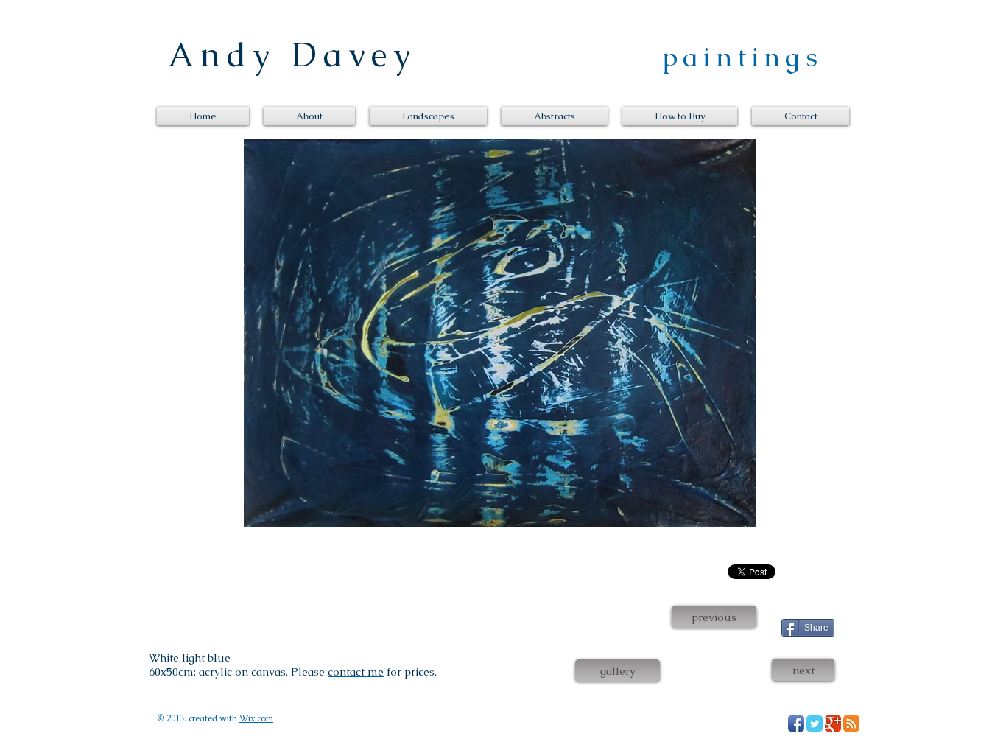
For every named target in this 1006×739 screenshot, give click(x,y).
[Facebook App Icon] (796, 723)
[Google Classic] (833, 723)
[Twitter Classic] (814, 723)
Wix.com (256, 718)
